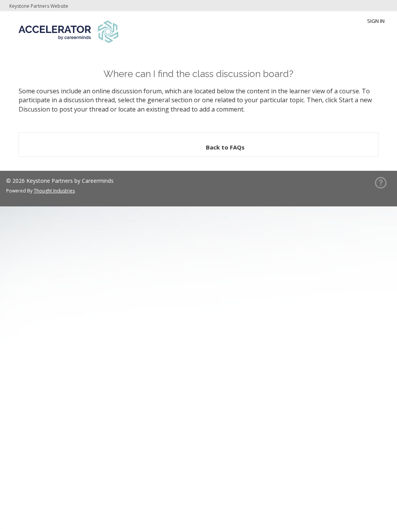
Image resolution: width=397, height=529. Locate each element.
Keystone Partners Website (38, 6)
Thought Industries (54, 190)
